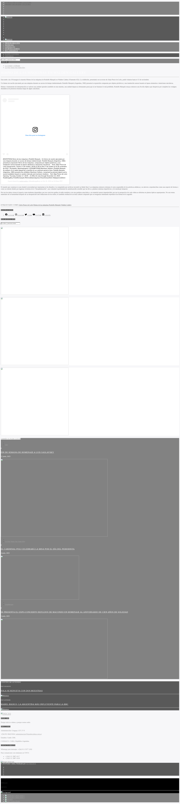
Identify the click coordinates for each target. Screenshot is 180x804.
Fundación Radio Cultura (18, 2)
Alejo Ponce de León (26, 205)
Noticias (9, 21)
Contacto (10, 23)
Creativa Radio (15, 801)
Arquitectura (9, 604)
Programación (12, 19)
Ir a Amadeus (11, 27)
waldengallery (23, 181)
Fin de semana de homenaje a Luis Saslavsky (27, 452)
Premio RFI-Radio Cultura (18, 4)
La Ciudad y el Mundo (12, 66)
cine (6, 445)
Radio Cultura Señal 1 (17, 796)
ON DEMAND (10, 30)
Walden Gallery (66, 205)
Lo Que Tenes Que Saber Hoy (15, 67)
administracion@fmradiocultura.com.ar (29, 734)
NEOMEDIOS (31, 764)
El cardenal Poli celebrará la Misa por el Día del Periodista (38, 549)
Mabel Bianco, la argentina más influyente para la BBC (34, 704)
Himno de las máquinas (41, 205)
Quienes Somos (12, 25)
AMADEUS (9, 56)
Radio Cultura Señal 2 (17, 797)
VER (7, 34)
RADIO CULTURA (12, 54)
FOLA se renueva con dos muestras (22, 691)
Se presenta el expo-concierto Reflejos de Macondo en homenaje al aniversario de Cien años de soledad (64, 612)
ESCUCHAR (10, 32)
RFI (11, 799)
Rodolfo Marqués (55, 205)
